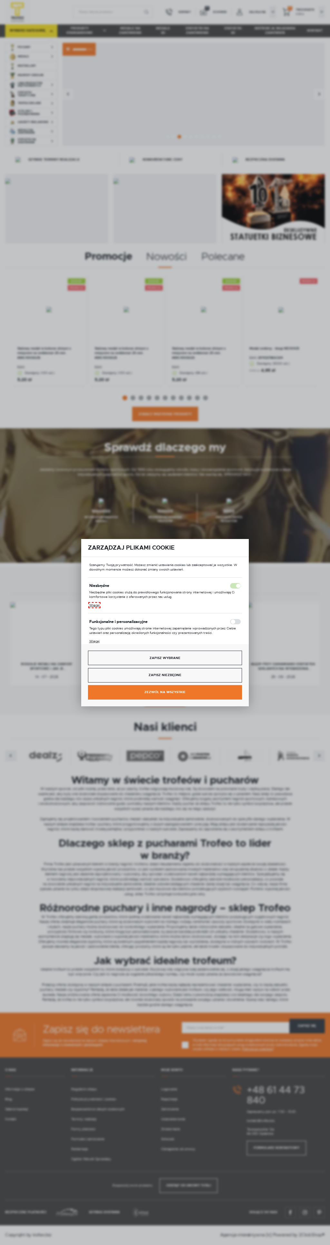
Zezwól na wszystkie (165, 692)
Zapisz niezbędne (165, 675)
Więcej (94, 605)
